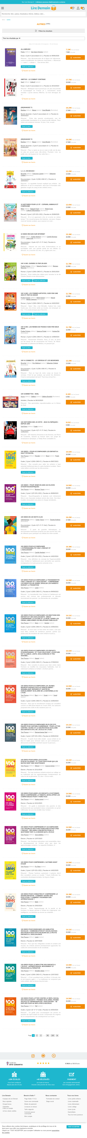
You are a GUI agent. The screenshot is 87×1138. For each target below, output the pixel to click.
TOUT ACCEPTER (73, 1126)
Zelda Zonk (29, 238)
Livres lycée (71, 1109)
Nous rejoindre (7, 1101)
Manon (34, 110)
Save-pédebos (39, 835)
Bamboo (23, 110)
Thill (36, 1006)
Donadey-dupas (39, 971)
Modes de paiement (30, 1104)
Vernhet (46, 623)
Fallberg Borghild (47, 396)
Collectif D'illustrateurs (33, 210)
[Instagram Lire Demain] (33, 1057)
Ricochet (23, 173)
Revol (47, 456)
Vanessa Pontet (41, 331)
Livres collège (72, 1107)
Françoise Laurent (38, 173)
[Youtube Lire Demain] (43, 1057)
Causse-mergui (50, 766)
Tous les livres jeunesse (75, 1115)
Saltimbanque (25, 519)
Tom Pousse (25, 456)
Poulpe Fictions (25, 266)
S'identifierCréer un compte (8, 1107)
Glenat (23, 237)
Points (23, 52)
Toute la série (26, 126)
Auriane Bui (55, 331)
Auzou (23, 396)
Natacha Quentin (42, 266)
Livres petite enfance (74, 1099)
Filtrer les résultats (45, 31)
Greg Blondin (46, 110)
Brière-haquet (41, 298)
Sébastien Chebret (52, 363)
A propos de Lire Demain (10, 1099)
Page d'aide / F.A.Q (30, 1099)
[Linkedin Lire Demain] (54, 1057)
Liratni (37, 588)
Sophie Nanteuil (36, 237)
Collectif (32, 82)
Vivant (46, 695)
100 (53, 1035)
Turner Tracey (39, 519)
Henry (36, 623)
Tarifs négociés (29, 1109)
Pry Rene (38, 866)
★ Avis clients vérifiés (9, 1111)
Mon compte (28, 1116)
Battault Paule (34, 209)
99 (47, 1035)
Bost (36, 695)
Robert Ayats (49, 209)
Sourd (55, 695)
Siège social (50, 1101)
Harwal (37, 658)
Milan (22, 209)
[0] (73, 8)
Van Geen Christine (37, 52)
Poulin (57, 456)
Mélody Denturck (31, 299)
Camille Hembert (40, 552)
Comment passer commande (29, 1112)
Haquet (53, 298)
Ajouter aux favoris (29, 70)
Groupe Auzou (7, 1104)
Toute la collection (27, 66)
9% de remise (43, 2)
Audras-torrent (39, 799)
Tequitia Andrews (55, 519)
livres (3, 19)
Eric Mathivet (36, 363)
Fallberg (33, 396)
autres (8, 19)
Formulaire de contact (53, 1099)
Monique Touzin (39, 489)
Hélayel (37, 766)
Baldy (36, 902)
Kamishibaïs (72, 1112)
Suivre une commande (31, 1101)
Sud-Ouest (24, 426)
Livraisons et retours (30, 1107)
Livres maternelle (73, 1101)
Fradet (36, 426)
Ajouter (77, 57)
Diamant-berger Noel (41, 732)
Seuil (22, 82)
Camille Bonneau (52, 237)
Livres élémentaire (73, 1104)
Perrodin (37, 456)
